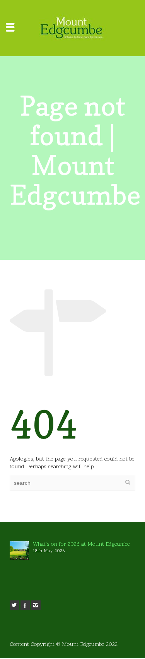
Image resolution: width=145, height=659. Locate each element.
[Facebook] (25, 605)
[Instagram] (36, 605)
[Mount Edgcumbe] (73, 28)
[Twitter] (14, 605)
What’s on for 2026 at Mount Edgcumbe (81, 544)
